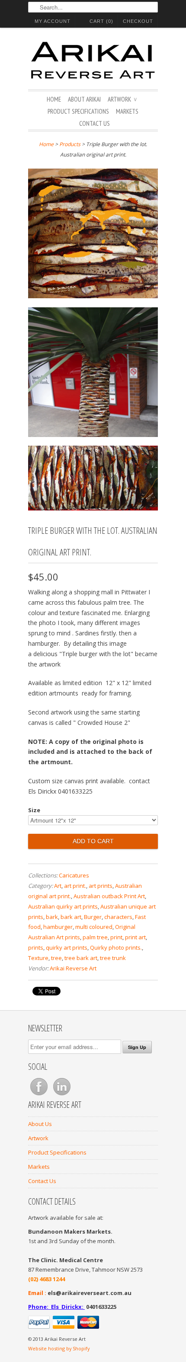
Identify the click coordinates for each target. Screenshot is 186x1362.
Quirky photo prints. (116, 947)
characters (118, 917)
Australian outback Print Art (109, 896)
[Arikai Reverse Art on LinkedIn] (62, 1095)
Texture (38, 958)
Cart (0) (101, 21)
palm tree (95, 937)
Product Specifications (78, 111)
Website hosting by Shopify (59, 1348)
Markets (127, 111)
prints (35, 947)
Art (57, 886)
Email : (37, 1293)
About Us (40, 1124)
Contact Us (94, 123)
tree (56, 958)
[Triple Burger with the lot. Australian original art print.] (93, 235)
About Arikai (84, 99)
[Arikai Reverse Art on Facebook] (39, 1095)
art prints (100, 886)
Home (54, 99)
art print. (75, 886)
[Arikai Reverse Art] (93, 61)
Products (69, 144)
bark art (71, 917)
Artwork (122, 99)
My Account (53, 21)
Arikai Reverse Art (73, 968)
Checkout (138, 21)
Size (34, 810)
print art (135, 937)
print (116, 937)
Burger (93, 917)
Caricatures (74, 875)
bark (52, 917)
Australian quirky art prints (63, 906)
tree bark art (80, 958)
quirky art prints (66, 947)
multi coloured (93, 927)
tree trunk (113, 958)
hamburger (58, 927)
